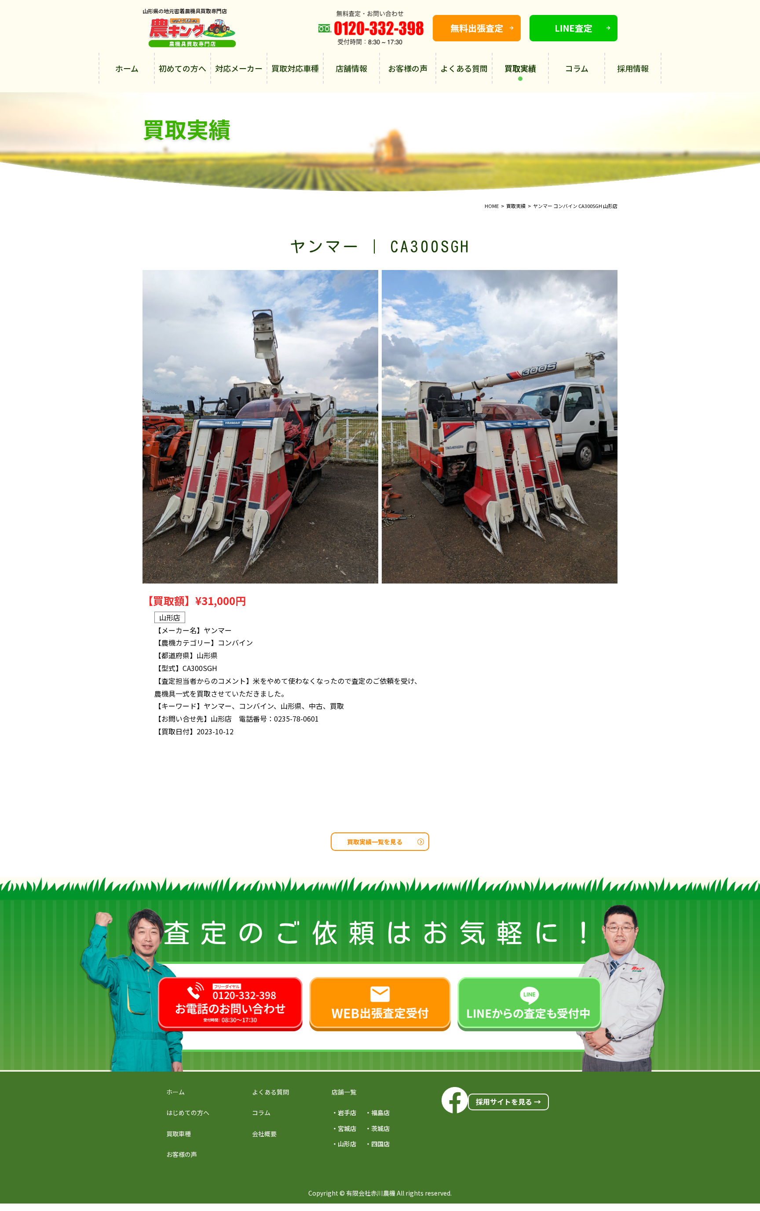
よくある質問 (464, 68)
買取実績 (520, 68)
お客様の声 (408, 68)
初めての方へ (182, 68)
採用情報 (633, 68)
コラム (576, 68)
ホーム (127, 68)
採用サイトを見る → (508, 1101)
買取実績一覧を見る (374, 841)
